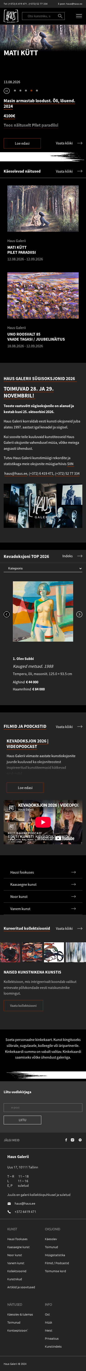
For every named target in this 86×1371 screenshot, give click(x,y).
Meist (48, 1330)
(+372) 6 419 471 (17, 3)
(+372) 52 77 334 (38, 3)
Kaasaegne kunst (18, 1247)
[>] (77, 599)
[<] (8, 599)
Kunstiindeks (53, 1346)
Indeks (67, 556)
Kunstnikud (14, 1279)
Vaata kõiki (64, 143)
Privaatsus (52, 1338)
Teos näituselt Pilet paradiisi (31, 119)
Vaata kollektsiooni (23, 1006)
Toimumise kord (55, 1271)
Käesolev (51, 1239)
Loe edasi (22, 143)
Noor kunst (14, 1255)
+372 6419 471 (25, 1211)
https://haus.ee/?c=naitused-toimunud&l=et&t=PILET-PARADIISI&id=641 (43, 38)
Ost (47, 1314)
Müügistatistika (55, 1255)
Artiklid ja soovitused (21, 1287)
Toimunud (51, 1247)
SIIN (70, 463)
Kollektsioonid (16, 1271)
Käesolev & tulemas (20, 1314)
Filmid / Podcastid (57, 1263)
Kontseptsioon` (17, 1330)
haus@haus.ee (74, 3)
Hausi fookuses (17, 1239)
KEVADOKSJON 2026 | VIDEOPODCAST (27, 743)
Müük (48, 1322)
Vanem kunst (15, 1263)
